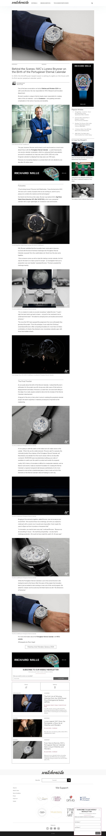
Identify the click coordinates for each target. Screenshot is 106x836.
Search (92, 3)
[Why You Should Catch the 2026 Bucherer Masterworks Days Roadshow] (83, 149)
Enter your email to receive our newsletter (23, 676)
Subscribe (37, 780)
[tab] (26, 686)
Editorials (34, 3)
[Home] (21, 2)
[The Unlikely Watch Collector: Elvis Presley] (83, 190)
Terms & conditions (17, 793)
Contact (14, 801)
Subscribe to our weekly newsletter (41, 670)
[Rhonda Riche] (14, 83)
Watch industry (17, 693)
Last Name (77, 827)
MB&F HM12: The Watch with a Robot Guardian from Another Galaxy (83, 134)
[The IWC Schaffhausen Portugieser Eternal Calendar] (41, 288)
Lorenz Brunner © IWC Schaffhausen (20, 144)
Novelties (15, 718)
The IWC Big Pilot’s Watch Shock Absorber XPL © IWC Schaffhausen (28, 245)
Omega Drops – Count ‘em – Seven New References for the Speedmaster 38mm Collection (83, 113)
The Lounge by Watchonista (61, 3)
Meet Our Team (16, 790)
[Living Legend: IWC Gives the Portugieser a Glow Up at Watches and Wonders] (27, 728)
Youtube (55, 828)
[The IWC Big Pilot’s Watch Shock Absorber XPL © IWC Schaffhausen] (41, 224)
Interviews (14, 64)
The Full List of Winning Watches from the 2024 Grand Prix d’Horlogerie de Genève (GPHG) (55, 699)
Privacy (14, 795)
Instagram (51, 828)
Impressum (15, 798)
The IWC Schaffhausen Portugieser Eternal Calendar (24, 309)
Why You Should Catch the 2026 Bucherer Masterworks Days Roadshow (82, 158)
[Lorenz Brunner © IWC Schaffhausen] (41, 124)
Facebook (47, 828)
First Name (77, 822)
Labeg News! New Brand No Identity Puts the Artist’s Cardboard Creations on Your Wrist (82, 179)
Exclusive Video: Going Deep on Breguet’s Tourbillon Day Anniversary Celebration (82, 119)
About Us (15, 787)
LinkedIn (58, 828)
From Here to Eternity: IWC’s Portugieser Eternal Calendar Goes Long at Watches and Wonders (54, 746)
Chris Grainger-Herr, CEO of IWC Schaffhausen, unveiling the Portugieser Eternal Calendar (33, 375)
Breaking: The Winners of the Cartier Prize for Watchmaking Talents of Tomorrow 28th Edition (83, 125)
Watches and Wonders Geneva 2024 (40, 647)
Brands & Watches (45, 3)
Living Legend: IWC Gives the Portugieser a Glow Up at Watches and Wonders (54, 723)
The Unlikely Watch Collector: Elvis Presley (82, 199)
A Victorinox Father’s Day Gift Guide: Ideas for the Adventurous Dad (83, 130)
